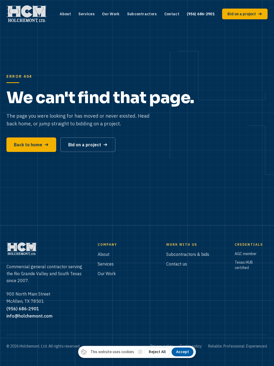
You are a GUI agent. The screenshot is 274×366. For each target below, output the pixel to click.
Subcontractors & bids (187, 254)
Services (86, 14)
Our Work (111, 14)
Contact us (176, 264)
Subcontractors (142, 14)
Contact (171, 14)
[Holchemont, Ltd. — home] (26, 14)
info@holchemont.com (29, 316)
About (65, 14)
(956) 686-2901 (201, 14)
